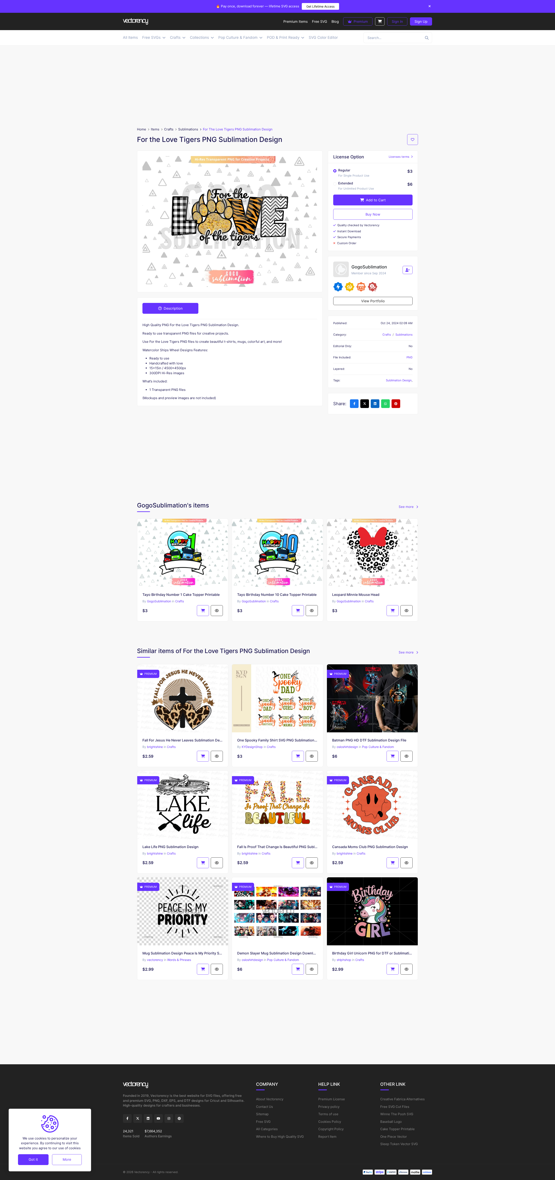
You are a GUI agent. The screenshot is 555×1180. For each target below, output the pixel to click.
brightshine (155, 747)
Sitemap (262, 1114)
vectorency (155, 960)
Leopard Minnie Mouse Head (355, 594)
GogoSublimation (159, 601)
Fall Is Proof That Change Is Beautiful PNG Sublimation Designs (277, 847)
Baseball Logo (391, 1122)
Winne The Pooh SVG (396, 1114)
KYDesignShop (252, 747)
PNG (409, 357)
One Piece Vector (393, 1136)
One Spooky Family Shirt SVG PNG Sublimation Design (277, 740)
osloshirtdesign (347, 747)
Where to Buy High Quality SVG (280, 1136)
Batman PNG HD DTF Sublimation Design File (369, 740)
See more (407, 507)
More (67, 1159)
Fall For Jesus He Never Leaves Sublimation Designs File (182, 740)
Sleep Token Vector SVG (399, 1144)
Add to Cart (375, 200)
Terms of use (328, 1114)
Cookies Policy (329, 1122)
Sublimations (188, 129)
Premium (360, 21)
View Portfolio (373, 301)
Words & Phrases (179, 960)
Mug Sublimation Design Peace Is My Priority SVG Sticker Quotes (182, 953)
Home (141, 129)
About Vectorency (269, 1099)
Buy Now (373, 214)
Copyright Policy (331, 1129)
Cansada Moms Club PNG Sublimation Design (370, 847)
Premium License (331, 1099)
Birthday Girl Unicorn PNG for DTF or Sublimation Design (372, 953)
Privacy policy (329, 1107)
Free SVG (263, 1122)
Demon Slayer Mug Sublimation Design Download (277, 953)
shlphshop (344, 960)
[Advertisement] (277, 86)
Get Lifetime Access (320, 6)
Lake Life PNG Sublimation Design (170, 847)
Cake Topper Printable (397, 1129)
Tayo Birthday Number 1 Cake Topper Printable (181, 594)
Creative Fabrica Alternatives (402, 1099)
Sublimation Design (399, 380)
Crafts (168, 129)
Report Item (327, 1136)
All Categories (267, 1129)
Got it (33, 1159)
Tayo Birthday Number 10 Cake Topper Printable (277, 594)
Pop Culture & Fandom (378, 747)
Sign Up (421, 21)
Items (155, 129)
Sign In (397, 21)
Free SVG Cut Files (394, 1107)
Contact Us (264, 1107)
